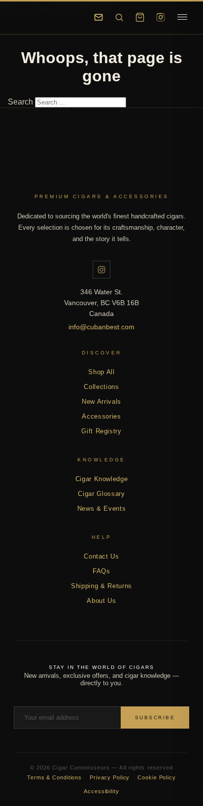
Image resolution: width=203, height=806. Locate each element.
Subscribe (155, 717)
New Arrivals (101, 401)
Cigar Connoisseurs (101, 169)
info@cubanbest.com (101, 327)
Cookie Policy (156, 777)
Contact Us (101, 556)
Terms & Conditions (54, 777)
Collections (101, 386)
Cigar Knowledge (101, 479)
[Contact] (98, 17)
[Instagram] (161, 17)
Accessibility (101, 791)
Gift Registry (101, 431)
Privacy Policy (110, 777)
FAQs (101, 571)
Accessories (101, 416)
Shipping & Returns (101, 586)
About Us (101, 600)
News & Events (101, 508)
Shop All (101, 372)
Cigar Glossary (101, 493)
